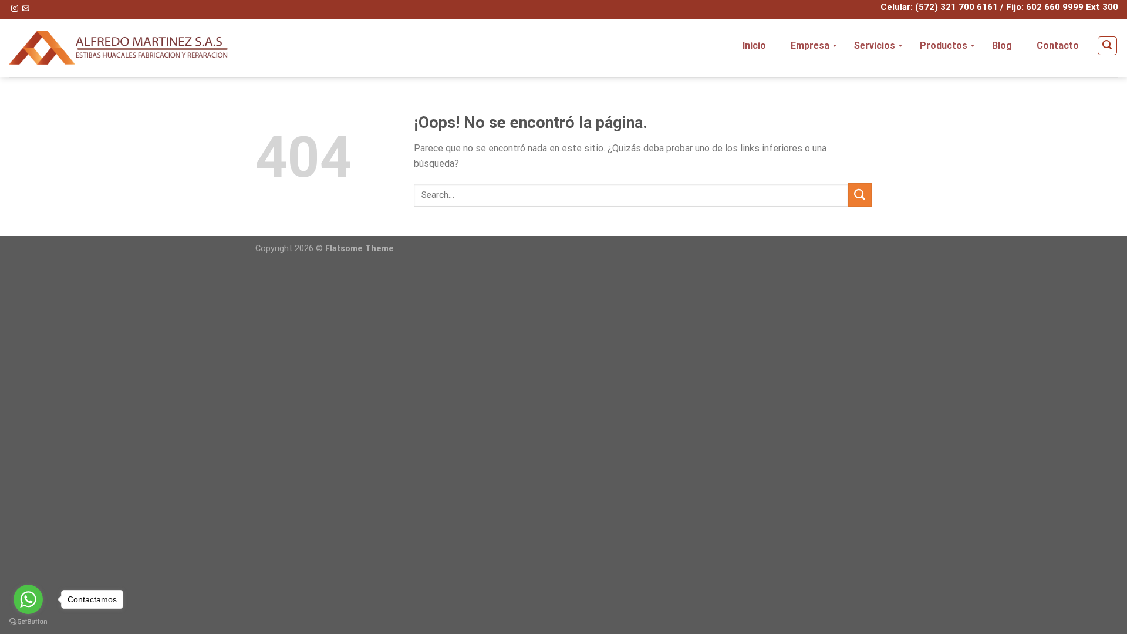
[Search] (1108, 45)
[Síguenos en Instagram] (14, 9)
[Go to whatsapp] (28, 599)
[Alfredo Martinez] (118, 48)
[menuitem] (754, 46)
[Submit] (860, 194)
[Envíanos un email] (25, 9)
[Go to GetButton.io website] (28, 622)
